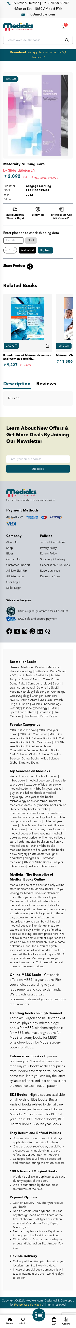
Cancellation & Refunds (55, 565)
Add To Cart (27, 250)
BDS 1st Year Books (38, 738)
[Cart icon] (47, 346)
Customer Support (18, 565)
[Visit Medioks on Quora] (48, 631)
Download (18, 52)
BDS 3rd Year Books (38, 742)
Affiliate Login (15, 576)
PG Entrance (33, 746)
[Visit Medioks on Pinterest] (32, 631)
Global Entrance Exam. (24, 762)
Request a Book (50, 576)
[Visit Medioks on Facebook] (9, 631)
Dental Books (30, 758)
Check (31, 240)
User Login (13, 582)
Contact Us (13, 559)
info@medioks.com (41, 14)
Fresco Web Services (27, 1304)
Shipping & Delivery (52, 559)
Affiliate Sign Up (16, 570)
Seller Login (13, 587)
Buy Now (45, 250)
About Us (12, 542)
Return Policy (48, 553)
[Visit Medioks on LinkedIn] (40, 631)
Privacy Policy (48, 548)
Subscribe (38, 468)
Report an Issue (50, 570)
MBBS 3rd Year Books (33, 734)
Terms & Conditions (52, 542)
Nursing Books (49, 750)
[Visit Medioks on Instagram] (25, 631)
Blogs (9, 553)
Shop (9, 548)
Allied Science (49, 758)
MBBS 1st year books (23, 730)
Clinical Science (38, 754)
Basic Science (18, 754)
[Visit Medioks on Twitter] (17, 631)
